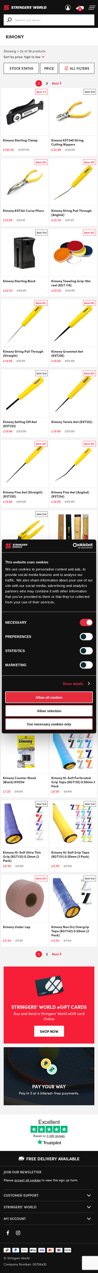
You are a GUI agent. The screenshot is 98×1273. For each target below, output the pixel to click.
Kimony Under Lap (16, 927)
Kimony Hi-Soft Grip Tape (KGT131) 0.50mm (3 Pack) (70, 854)
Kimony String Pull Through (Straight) (23, 353)
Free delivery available (53, 1158)
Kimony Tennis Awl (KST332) (71, 422)
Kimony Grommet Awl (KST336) (67, 353)
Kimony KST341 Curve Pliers (23, 210)
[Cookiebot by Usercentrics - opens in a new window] (73, 546)
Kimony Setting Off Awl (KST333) (20, 424)
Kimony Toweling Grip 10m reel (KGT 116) (70, 283)
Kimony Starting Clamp (20, 140)
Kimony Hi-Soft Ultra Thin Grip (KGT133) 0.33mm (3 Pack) (22, 856)
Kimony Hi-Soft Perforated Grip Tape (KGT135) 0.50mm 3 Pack (73, 782)
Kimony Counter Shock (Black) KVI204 (19, 780)
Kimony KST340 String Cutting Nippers (67, 142)
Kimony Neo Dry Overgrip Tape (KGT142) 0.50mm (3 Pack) (70, 931)
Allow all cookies (49, 697)
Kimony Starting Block (19, 281)
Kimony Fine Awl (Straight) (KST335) (22, 494)
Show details (73, 683)
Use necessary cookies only (49, 724)
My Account (68, 7)
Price (49, 68)
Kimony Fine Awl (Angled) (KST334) (70, 494)
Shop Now (49, 1031)
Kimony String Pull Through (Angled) (71, 212)
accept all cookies (27, 1180)
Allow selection (49, 711)
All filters (79, 68)
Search (9, 20)
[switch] (86, 636)
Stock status (21, 68)
